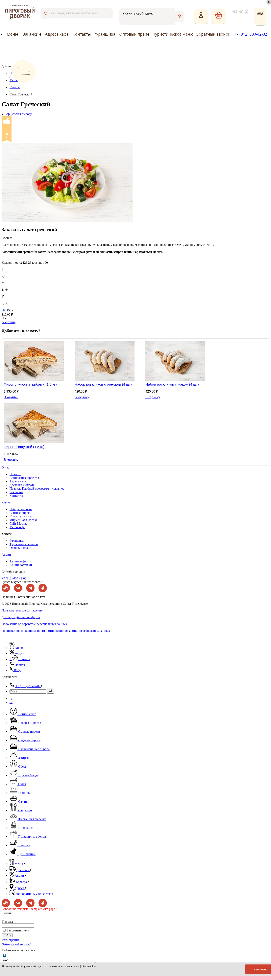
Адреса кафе (57, 34)
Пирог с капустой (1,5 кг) (24, 447)
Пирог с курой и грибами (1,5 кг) (30, 384)
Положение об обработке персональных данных (34, 624)
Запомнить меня (18, 930)
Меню (12, 34)
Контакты (82, 34)
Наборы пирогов (21, 509)
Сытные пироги (20, 512)
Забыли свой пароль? (16, 944)
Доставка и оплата (22, 485)
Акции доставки (21, 565)
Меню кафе (17, 527)
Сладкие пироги (21, 516)
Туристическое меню (173, 34)
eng (260, 13)
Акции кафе (18, 561)
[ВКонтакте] (4, 955)
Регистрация (10, 940)
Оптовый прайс (134, 34)
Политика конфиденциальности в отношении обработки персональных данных (56, 630)
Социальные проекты (24, 477)
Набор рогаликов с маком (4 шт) (172, 384)
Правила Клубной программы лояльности (38, 488)
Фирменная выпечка (23, 520)
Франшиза (105, 34)
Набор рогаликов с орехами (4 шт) (103, 384)
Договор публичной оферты (21, 617)
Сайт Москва (18, 523)
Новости (15, 474)
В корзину (8, 322)
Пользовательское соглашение (22, 610)
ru (11, 698)
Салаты (15, 87)
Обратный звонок (213, 34)
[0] (218, 16)
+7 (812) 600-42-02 (250, 34)
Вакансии (31, 34)
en (11, 702)
